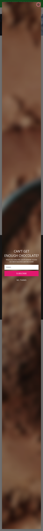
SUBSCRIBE (21, 273)
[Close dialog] (38, 4)
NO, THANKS (21, 280)
